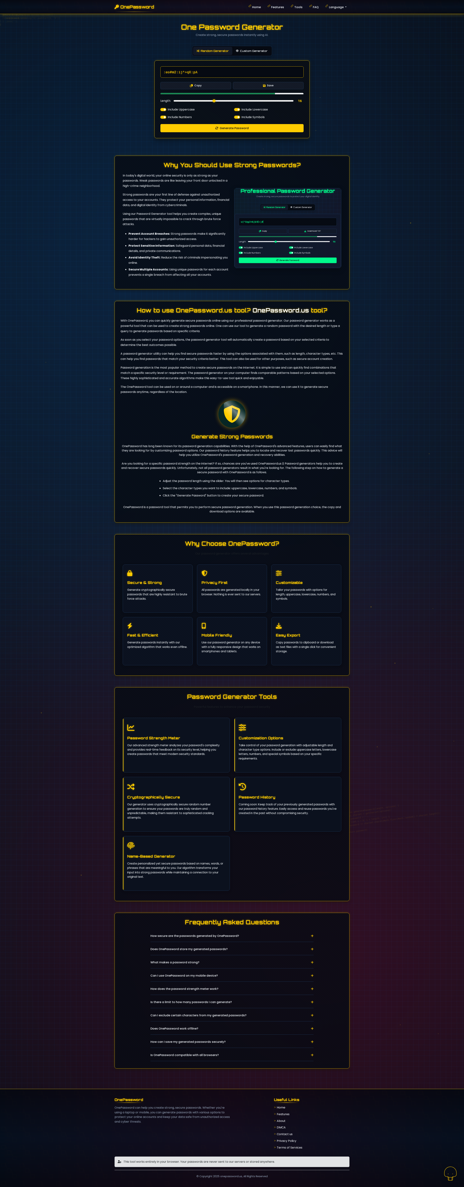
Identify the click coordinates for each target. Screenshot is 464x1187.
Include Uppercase (181, 109)
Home (256, 7)
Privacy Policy (286, 1141)
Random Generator (215, 50)
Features (277, 7)
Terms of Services (289, 1147)
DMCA (281, 1127)
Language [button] (336, 7)
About (281, 1121)
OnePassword (137, 7)
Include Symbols (253, 117)
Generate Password (234, 128)
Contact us (285, 1134)
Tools (298, 7)
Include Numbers (180, 117)
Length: (165, 101)
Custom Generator (254, 50)
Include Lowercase (254, 109)
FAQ (316, 7)
